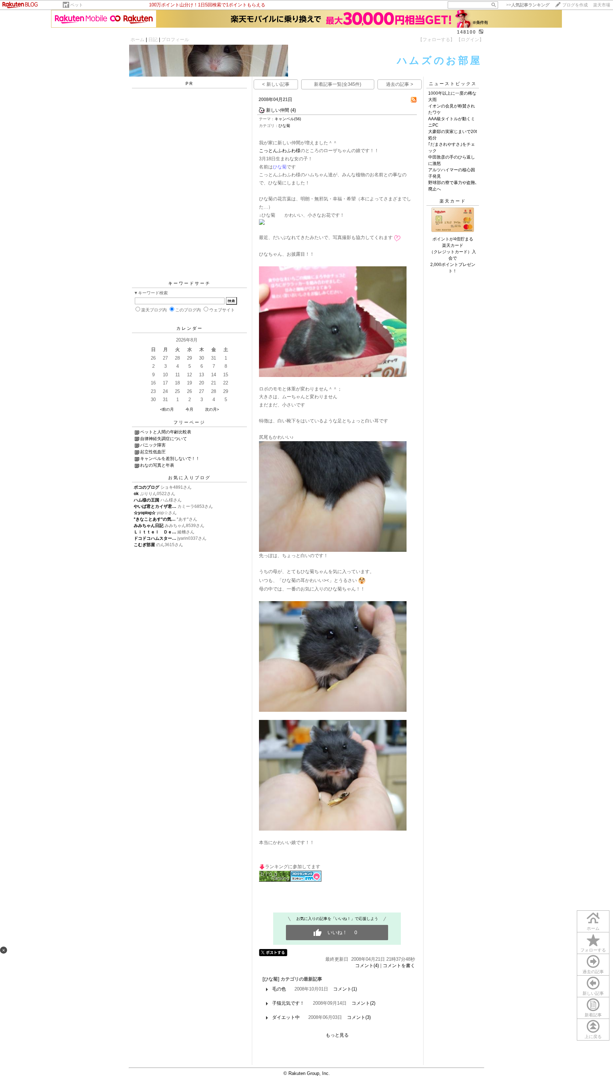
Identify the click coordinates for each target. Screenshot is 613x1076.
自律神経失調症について (163, 438)
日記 (153, 39)
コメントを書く (399, 965)
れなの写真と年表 (157, 465)
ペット (76, 4)
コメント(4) (367, 965)
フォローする (593, 950)
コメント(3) (359, 1017)
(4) (293, 110)
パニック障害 (153, 445)
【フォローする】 (436, 39)
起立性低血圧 (153, 451)
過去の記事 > (399, 84)
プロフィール (175, 39)
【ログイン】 (470, 39)
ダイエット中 (286, 1017)
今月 (189, 409)
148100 (466, 32)
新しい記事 (593, 993)
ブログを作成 (575, 4)
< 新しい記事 (275, 84)
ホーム (137, 39)
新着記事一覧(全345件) (337, 84)
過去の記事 (593, 971)
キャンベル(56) (288, 119)
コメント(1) (345, 989)
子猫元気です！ (288, 1003)
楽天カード (453, 201)
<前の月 (167, 409)
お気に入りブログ (189, 477)
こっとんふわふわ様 (279, 150)
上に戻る (593, 1036)
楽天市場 (601, 4)
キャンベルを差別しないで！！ (170, 458)
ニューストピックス (453, 83)
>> (528, 4)
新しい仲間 (277, 110)
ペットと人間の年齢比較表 (165, 431)
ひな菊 (284, 125)
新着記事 (593, 1015)
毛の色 (279, 989)
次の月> (212, 409)
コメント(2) (363, 1003)
